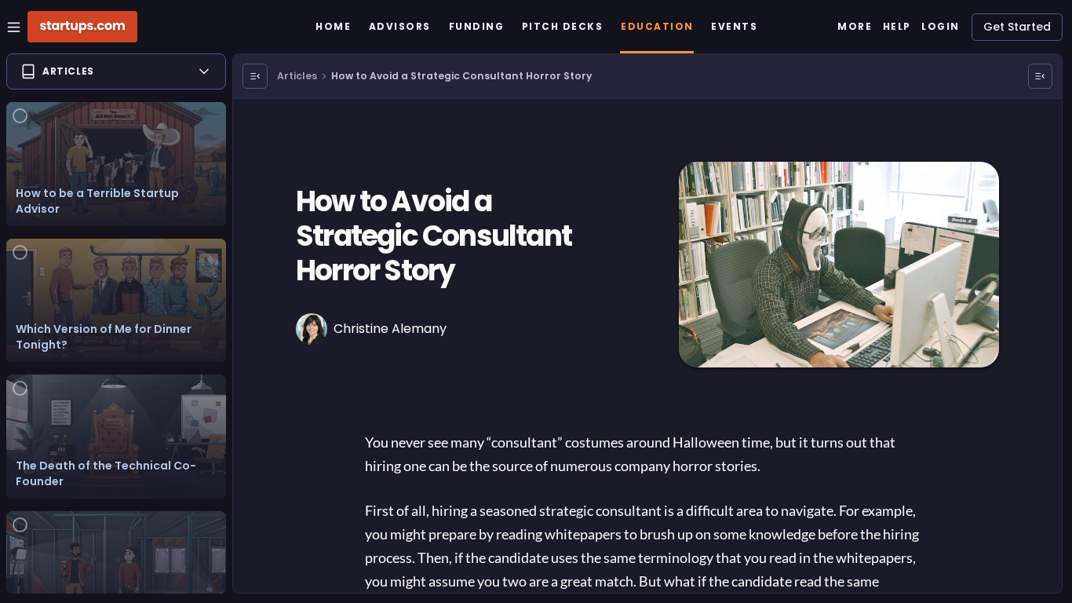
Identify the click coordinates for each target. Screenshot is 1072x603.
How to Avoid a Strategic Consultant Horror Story (461, 75)
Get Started (1017, 27)
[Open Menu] (255, 76)
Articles (297, 75)
